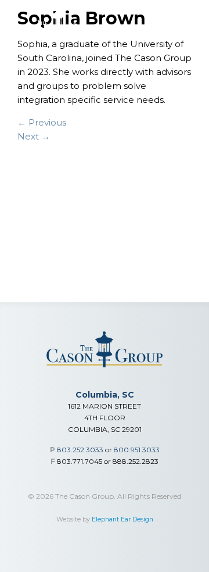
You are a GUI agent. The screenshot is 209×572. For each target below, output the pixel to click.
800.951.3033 (137, 449)
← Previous (41, 122)
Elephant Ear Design (122, 519)
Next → (33, 136)
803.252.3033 (80, 449)
